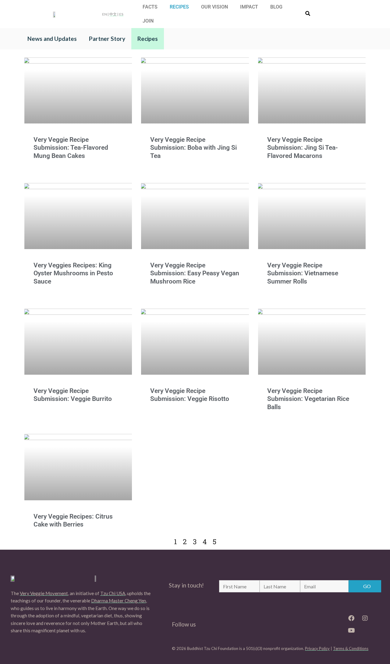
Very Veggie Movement (44, 593)
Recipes (147, 38)
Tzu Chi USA (112, 593)
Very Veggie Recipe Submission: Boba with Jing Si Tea (193, 147)
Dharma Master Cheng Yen (118, 600)
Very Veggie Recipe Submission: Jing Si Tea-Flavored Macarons (302, 147)
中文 (113, 14)
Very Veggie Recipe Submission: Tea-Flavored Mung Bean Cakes (71, 147)
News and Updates (52, 38)
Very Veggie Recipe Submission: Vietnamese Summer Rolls (302, 273)
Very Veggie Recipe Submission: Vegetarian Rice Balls (308, 399)
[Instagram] (365, 618)
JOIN (148, 21)
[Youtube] (351, 630)
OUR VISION (214, 7)
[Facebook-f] (351, 618)
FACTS (150, 7)
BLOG (276, 7)
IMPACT (249, 7)
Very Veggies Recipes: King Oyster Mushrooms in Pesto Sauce (73, 273)
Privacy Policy (317, 648)
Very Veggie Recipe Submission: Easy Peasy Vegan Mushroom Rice (194, 273)
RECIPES (179, 7)
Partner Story (107, 38)
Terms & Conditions (350, 648)
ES (121, 14)
